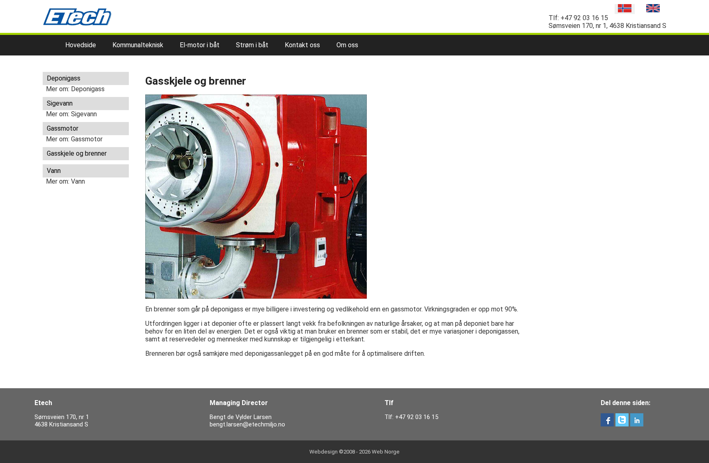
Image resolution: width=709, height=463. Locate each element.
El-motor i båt (200, 45)
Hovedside (80, 45)
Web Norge (386, 452)
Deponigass (63, 78)
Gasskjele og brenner (77, 153)
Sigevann (60, 103)
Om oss (347, 45)
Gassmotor (62, 128)
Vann (54, 171)
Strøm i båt (252, 45)
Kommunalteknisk (137, 45)
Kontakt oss (302, 45)
